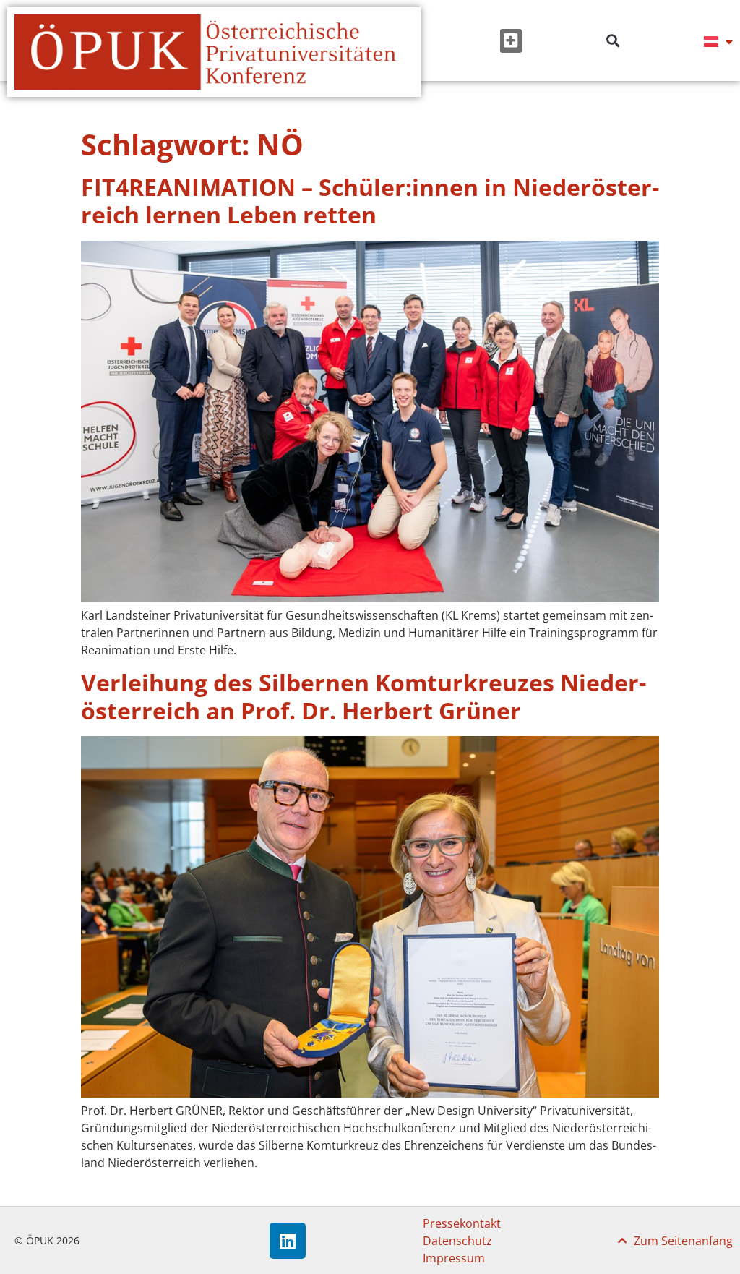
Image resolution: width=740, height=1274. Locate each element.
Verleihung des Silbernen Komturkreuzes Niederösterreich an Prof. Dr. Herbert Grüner (363, 696)
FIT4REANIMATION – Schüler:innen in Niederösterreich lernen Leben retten (370, 200)
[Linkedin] (288, 1241)
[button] (511, 41)
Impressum (454, 1258)
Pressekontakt (462, 1223)
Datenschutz (457, 1241)
